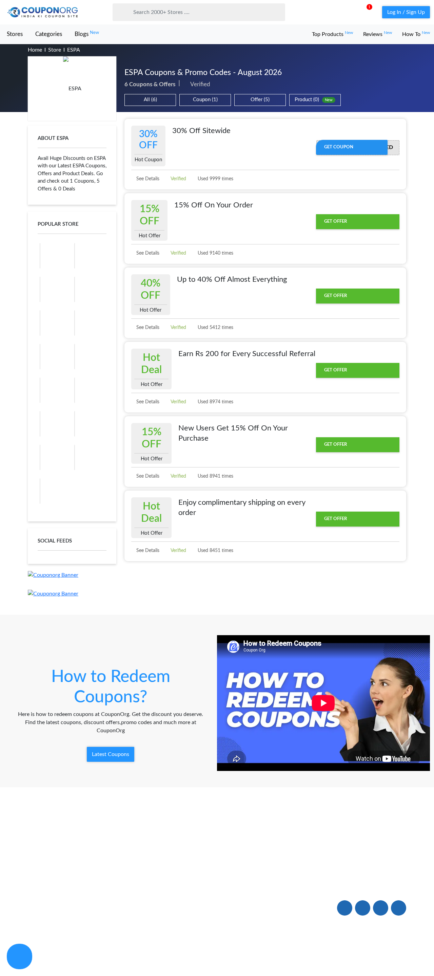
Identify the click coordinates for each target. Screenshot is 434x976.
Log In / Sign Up (406, 12)
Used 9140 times (214, 253)
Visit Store (72, 88)
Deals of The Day (126, 892)
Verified (178, 179)
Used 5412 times (214, 327)
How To (416, 34)
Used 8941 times (214, 476)
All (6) (150, 99)
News (35, 907)
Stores (15, 34)
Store (54, 50)
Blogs (87, 34)
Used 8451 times (214, 550)
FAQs (189, 877)
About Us (40, 877)
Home (35, 50)
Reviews (377, 34)
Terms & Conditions (384, 956)
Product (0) (314, 99)
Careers (191, 907)
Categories (48, 34)
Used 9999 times (214, 179)
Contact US (196, 892)
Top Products (332, 34)
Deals (112, 877)
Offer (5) (260, 99)
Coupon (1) (205, 99)
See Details (147, 179)
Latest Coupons (110, 754)
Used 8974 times (214, 402)
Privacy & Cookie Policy (328, 956)
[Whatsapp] (19, 956)
